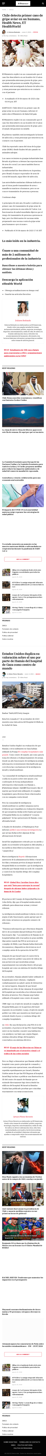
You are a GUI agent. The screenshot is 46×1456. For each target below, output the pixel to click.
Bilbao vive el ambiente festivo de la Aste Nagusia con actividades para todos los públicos (26, 572)
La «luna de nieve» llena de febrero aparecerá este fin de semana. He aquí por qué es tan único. (23, 431)
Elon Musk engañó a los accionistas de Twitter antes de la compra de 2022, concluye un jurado (22, 1178)
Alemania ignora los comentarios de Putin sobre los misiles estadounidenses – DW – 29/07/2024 (23, 1345)
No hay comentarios (10, 36)
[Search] (43, 3)
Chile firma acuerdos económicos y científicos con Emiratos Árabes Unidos (22, 399)
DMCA (4, 625)
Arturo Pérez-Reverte (16, 674)
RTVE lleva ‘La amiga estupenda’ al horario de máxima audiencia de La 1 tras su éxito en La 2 (28, 585)
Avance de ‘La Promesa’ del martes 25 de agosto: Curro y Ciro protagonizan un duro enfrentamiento (27, 597)
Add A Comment (23, 559)
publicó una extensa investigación (24, 830)
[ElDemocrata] (23, 3)
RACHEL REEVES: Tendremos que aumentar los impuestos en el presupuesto (22, 1279)
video (7, 1025)
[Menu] (3, 3)
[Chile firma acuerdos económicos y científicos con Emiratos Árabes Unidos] (23, 383)
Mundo (38, 674)
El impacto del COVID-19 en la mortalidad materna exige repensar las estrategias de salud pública (20, 512)
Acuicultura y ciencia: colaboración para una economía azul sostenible (21, 479)
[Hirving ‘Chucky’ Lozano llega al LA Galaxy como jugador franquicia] (6, 609)
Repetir (22, 856)
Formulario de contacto (10, 629)
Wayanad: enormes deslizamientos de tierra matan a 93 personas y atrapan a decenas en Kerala (21, 1311)
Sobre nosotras (7, 639)
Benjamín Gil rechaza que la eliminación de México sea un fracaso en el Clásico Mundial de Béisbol (22, 1245)
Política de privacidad (10, 632)
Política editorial (7, 636)
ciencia (35, 32)
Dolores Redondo (14, 32)
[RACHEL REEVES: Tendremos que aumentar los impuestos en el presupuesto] (23, 1263)
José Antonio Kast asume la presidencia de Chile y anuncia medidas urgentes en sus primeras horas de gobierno (20, 1211)
